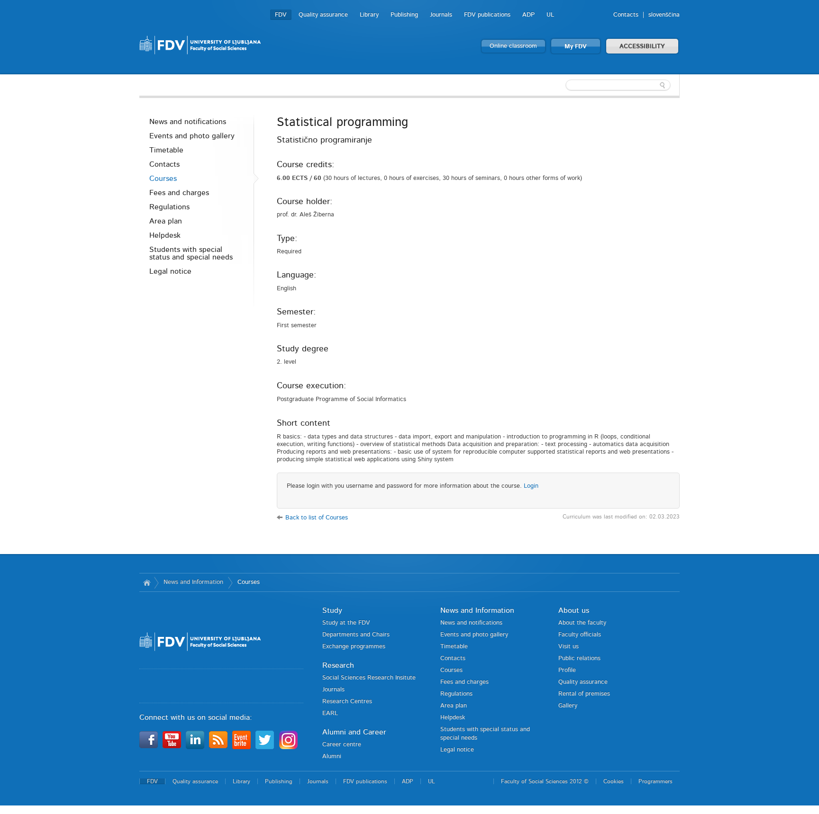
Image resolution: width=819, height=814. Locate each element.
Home (146, 582)
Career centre (341, 745)
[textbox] (618, 85)
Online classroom (513, 46)
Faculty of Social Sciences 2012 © (545, 781)
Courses (163, 178)
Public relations (579, 658)
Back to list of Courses (316, 518)
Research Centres (347, 701)
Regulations (169, 207)
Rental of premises (584, 694)
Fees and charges (179, 193)
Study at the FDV (346, 623)
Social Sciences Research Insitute (369, 678)
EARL (330, 713)
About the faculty (582, 623)
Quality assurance (323, 15)
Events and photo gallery (192, 136)
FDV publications (487, 15)
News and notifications (187, 121)
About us (573, 610)
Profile (567, 670)
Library (369, 15)
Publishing (404, 15)
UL (550, 15)
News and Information (193, 582)
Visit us (568, 647)
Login (531, 486)
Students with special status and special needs (191, 253)
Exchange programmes (353, 647)
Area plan (165, 221)
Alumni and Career (354, 732)
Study (332, 610)
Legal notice (170, 271)
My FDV (575, 47)
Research (338, 665)
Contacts (625, 15)
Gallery (567, 706)
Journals (441, 15)
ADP (528, 15)
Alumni (331, 756)
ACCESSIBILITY (642, 47)
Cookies (613, 781)
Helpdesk (165, 235)
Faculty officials (579, 635)
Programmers (655, 781)
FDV (281, 15)
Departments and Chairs (356, 635)
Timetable (166, 150)
